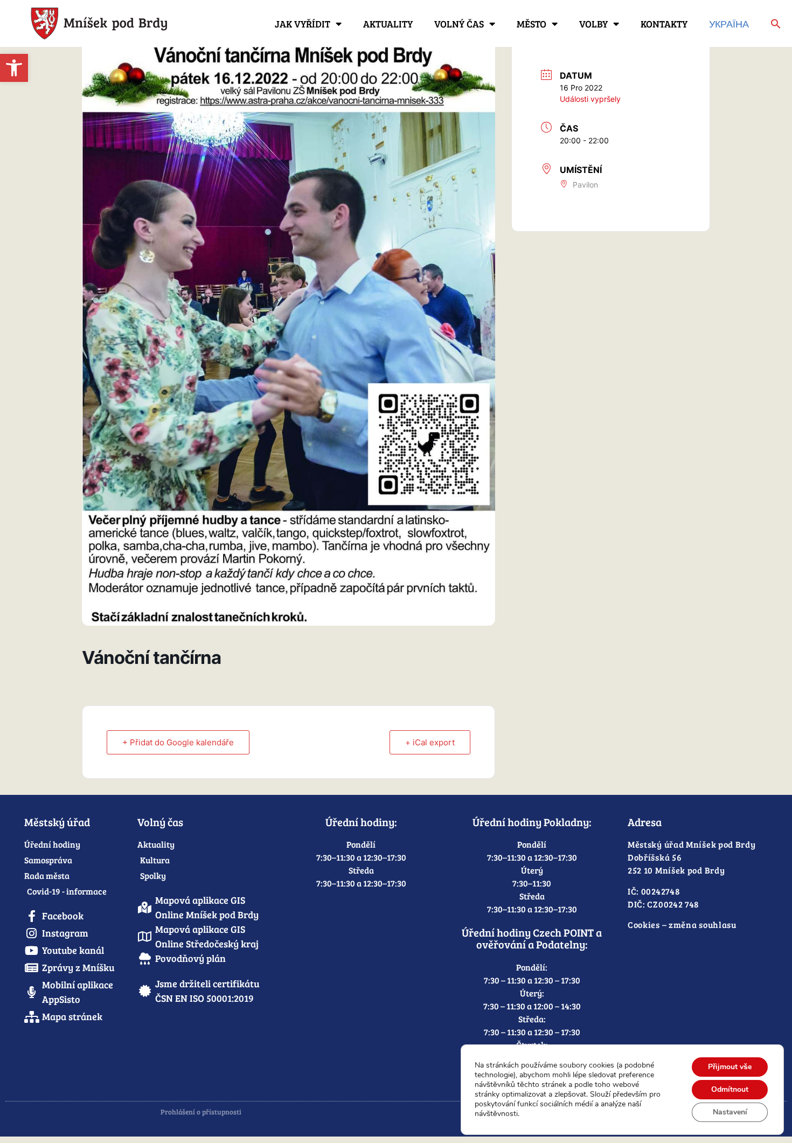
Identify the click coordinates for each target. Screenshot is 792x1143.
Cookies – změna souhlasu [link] (682, 924)
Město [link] (531, 23)
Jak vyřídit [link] (302, 23)
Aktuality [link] (388, 23)
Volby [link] (593, 23)
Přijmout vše (730, 1067)
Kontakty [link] (664, 23)
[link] (14, 68)
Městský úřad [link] (57, 821)
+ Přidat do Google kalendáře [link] (178, 742)
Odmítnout (729, 1089)
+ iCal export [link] (430, 742)
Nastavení (730, 1112)
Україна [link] (729, 23)
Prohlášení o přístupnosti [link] (201, 1112)
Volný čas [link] (459, 23)
